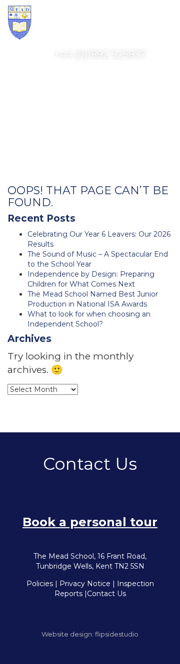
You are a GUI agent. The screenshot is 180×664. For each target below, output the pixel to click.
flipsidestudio (116, 634)
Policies (39, 583)
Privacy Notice (85, 583)
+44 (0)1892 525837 (99, 54)
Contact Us (106, 593)
